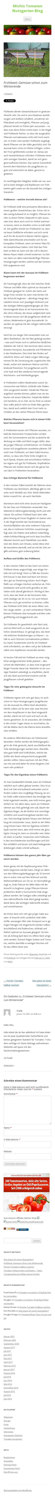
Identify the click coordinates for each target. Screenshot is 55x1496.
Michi (10, 961)
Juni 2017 (8, 1354)
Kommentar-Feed (12, 1468)
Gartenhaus (9, 1428)
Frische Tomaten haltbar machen (19, 1266)
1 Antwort (8, 93)
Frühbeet (11, 958)
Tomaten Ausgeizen (13, 1439)
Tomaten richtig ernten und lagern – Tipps (23, 1270)
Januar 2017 (9, 1369)
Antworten (8, 1065)
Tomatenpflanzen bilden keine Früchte (22, 1274)
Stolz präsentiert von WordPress (18, 1490)
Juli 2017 (7, 1351)
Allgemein (33, 954)
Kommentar (10, 1093)
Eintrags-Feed (10, 1464)
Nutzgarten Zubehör (13, 1435)
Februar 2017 (10, 1365)
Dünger (7, 1420)
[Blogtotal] (10, 1229)
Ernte (6, 1424)
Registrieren (9, 1457)
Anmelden (8, 1461)
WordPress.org (11, 1472)
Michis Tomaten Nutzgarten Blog (27, 8)
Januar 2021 (9, 1336)
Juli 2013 (7, 1395)
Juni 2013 (8, 1398)
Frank (19, 1010)
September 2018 (11, 1343)
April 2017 (8, 1362)
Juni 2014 (8, 1380)
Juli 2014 (7, 1376)
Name (8, 1127)
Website (8, 1151)
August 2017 (9, 1347)
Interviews (8, 1431)
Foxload (23, 1229)
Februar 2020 (10, 1340)
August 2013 (9, 1391)
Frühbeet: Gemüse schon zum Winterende (23, 1263)
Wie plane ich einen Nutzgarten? (19, 1259)
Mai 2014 (8, 1384)
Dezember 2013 (11, 1387)
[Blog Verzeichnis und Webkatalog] (30, 1221)
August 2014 (9, 1373)
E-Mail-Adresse (12, 1139)
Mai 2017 (8, 1358)
